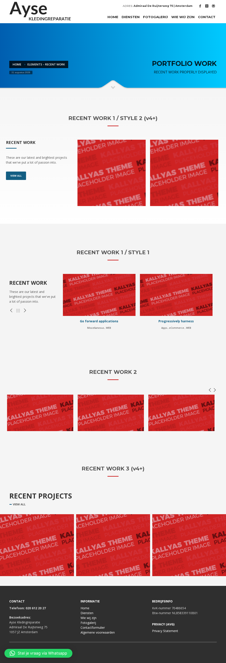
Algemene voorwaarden (98, 632)
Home (85, 608)
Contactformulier (93, 627)
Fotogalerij (88, 623)
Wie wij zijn (88, 618)
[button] (38, 653)
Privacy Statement (165, 631)
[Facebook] (200, 6)
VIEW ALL (16, 175)
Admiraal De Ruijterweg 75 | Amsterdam (163, 6)
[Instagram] (206, 6)
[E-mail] (213, 6)
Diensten (87, 613)
